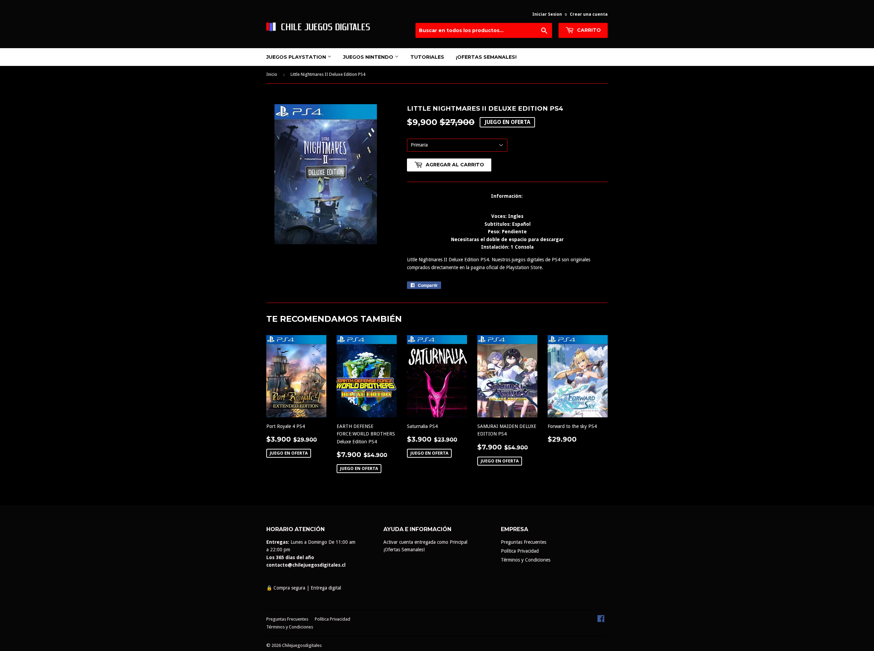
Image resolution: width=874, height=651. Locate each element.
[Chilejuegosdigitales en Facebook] (600, 620)
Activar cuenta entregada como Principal (425, 542)
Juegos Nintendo (369, 57)
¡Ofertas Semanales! (486, 57)
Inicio (271, 74)
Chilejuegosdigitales (302, 645)
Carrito (588, 30)
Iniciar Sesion (547, 14)
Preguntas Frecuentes (523, 542)
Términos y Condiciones (525, 560)
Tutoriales (427, 57)
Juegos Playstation (296, 57)
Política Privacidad (520, 551)
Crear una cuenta (589, 14)
